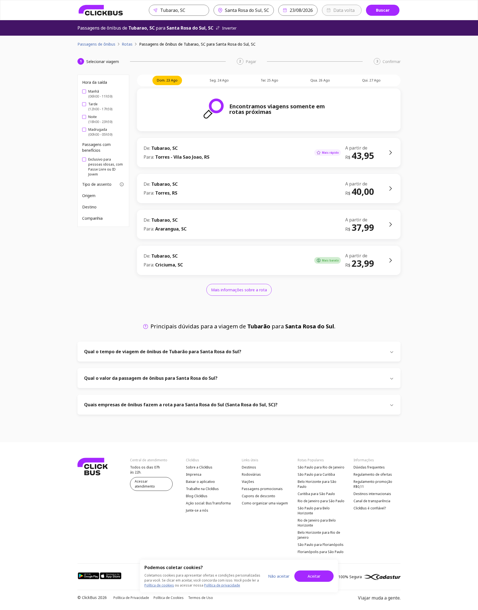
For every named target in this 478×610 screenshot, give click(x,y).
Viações (248, 481)
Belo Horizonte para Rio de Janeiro (319, 535)
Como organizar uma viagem (265, 503)
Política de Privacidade (131, 597)
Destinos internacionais (372, 493)
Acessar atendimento (145, 484)
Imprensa (193, 474)
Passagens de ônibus (96, 44)
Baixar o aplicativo (200, 481)
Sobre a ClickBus (199, 467)
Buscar (382, 10)
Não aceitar (278, 576)
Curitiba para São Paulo (316, 493)
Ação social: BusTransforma (208, 503)
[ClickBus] (101, 10)
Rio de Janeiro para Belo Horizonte (317, 523)
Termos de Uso (200, 597)
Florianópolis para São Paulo (321, 551)
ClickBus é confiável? (370, 508)
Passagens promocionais (262, 488)
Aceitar (314, 576)
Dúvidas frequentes (369, 467)
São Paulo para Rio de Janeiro (321, 467)
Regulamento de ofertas (373, 474)
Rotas (127, 44)
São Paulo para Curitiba (316, 474)
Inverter (229, 28)
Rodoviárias (251, 474)
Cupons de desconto (258, 496)
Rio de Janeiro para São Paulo (321, 501)
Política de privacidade (222, 585)
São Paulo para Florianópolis (321, 544)
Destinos (249, 467)
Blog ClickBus (196, 496)
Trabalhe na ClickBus (202, 488)
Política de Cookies (169, 597)
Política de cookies (159, 585)
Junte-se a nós (197, 510)
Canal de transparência (372, 501)
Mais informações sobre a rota (239, 289)
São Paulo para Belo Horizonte (314, 510)
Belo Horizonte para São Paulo (317, 484)
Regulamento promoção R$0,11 (373, 484)
